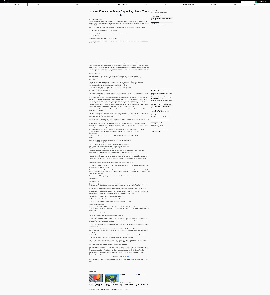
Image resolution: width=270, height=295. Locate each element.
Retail (77, 4)
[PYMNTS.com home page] (9, 1)
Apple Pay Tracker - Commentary (102, 289)
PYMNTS (93, 19)
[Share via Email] (147, 19)
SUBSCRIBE (264, 1)
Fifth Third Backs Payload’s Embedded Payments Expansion (160, 15)
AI (165, 4)
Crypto (145, 4)
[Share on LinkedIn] (146, 19)
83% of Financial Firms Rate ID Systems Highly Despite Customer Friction (161, 97)
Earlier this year (93, 207)
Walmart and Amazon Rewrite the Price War (161, 104)
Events (235, 4)
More (255, 4)
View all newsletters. (161, 123)
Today (37, 4)
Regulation (213, 4)
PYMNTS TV (16, 4)
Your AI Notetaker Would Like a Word (159, 12)
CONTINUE (154, 123)
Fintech (97, 4)
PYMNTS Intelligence (188, 4)
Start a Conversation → (156, 131)
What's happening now (123, 289)
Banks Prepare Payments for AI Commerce (161, 90)
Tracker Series (113, 289)
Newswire (260, 1)
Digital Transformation (122, 4)
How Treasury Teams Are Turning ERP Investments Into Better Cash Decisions (160, 111)
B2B (57, 4)
